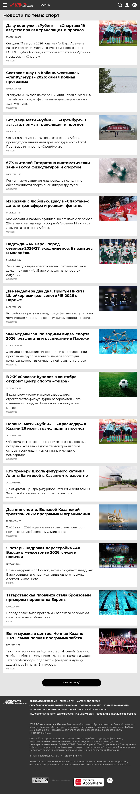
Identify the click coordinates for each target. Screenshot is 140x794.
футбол (10, 61)
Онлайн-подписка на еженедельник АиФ (53, 705)
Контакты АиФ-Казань (116, 705)
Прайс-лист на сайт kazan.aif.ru (88, 710)
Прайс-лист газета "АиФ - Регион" (48, 710)
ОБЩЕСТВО (11, 108)
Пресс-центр (67, 701)
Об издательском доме (43, 701)
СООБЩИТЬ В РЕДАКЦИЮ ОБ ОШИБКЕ (116, 714)
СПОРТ (9, 622)
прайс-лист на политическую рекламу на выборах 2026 (62, 714)
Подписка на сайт (90, 705)
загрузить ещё (71, 683)
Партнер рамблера (61, 780)
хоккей (10, 583)
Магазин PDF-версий (88, 701)
